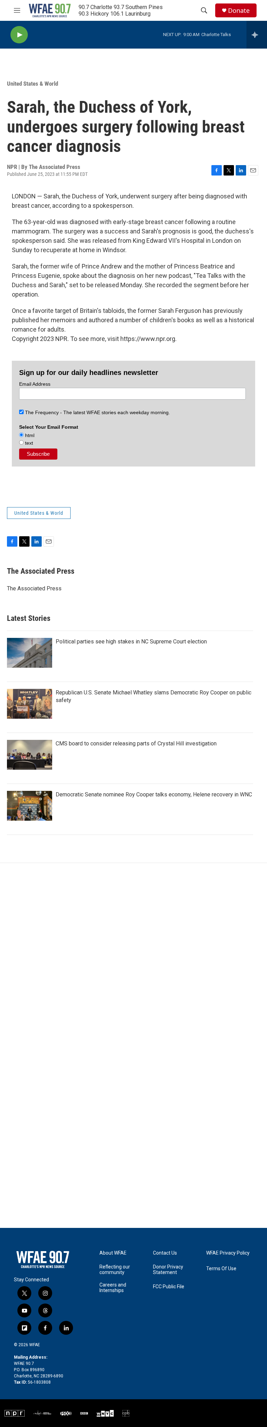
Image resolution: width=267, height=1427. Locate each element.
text (28, 443)
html (29, 435)
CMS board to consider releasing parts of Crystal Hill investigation (136, 743)
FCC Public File (168, 1286)
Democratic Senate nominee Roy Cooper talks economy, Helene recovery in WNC (154, 794)
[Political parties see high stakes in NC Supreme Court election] (29, 653)
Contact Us (165, 1253)
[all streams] (256, 35)
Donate (239, 10)
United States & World (32, 83)
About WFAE (113, 1253)
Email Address (34, 384)
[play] (19, 35)
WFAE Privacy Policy (228, 1253)
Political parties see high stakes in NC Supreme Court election (131, 641)
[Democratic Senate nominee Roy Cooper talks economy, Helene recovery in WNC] (29, 806)
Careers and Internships (112, 1287)
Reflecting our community (114, 1269)
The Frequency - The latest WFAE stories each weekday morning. (97, 412)
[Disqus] (133, 956)
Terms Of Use (221, 1268)
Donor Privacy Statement (168, 1269)
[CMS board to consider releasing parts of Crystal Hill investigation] (29, 755)
